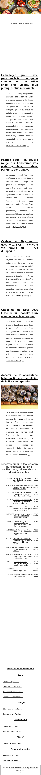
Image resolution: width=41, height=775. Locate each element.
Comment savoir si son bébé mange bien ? (21, 569)
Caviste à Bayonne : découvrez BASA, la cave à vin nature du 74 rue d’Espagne (19, 246)
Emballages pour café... (11, 755)
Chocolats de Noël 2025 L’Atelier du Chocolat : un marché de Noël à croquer (19, 313)
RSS (24, 770)
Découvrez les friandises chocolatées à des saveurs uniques (22, 480)
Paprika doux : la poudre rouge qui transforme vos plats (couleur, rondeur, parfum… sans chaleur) (19, 164)
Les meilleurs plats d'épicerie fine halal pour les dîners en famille (22, 563)
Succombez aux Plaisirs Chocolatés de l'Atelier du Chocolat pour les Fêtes (23, 494)
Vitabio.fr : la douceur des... (13, 731)
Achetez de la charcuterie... (13, 692)
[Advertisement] (20, 46)
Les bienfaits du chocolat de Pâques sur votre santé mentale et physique (22, 556)
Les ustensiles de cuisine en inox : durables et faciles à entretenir (23, 515)
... (28, 146)
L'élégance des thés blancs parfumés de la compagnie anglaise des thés (23, 487)
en (20, 772)
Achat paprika (16, 227)
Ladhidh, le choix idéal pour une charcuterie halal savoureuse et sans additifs (23, 532)
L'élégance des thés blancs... (13, 743)
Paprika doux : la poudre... (12, 726)
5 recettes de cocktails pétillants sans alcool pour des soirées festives (22, 508)
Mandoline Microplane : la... (13, 697)
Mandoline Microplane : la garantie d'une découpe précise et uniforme (22, 501)
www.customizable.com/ (16, 146)
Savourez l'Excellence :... (12, 761)
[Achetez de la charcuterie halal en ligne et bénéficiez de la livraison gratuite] (19, 397)
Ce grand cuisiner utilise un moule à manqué (23, 575)
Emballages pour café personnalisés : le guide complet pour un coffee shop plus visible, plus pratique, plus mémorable (19, 82)
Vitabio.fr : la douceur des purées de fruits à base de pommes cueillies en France (22, 541)
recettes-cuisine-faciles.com (23, 23)
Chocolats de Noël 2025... (12, 687)
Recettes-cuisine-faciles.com (18, 768)
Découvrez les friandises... (12, 709)
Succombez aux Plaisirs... (12, 714)
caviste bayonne (20, 295)
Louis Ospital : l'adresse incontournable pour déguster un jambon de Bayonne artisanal (22, 523)
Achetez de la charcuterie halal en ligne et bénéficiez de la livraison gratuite (19, 378)
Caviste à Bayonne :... (11, 682)
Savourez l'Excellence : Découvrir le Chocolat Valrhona (21, 549)
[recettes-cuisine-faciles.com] (20, 7)
